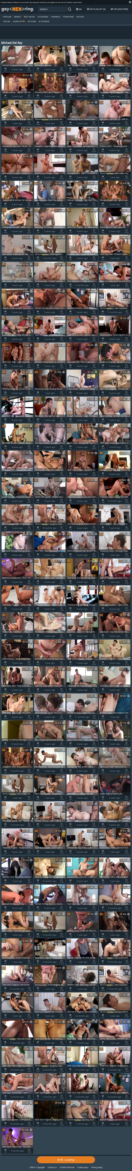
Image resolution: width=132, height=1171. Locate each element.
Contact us (52, 1167)
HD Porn (32, 21)
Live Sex (6, 21)
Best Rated (29, 16)
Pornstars (68, 16)
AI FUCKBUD (44, 21)
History (80, 16)
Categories (42, 16)
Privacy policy (96, 1167)
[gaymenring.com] (17, 9)
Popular (7, 16)
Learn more (77, 2)
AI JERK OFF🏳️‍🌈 (19, 21)
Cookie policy (82, 1167)
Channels (55, 16)
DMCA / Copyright (37, 1167)
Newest (17, 16)
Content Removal (67, 1167)
